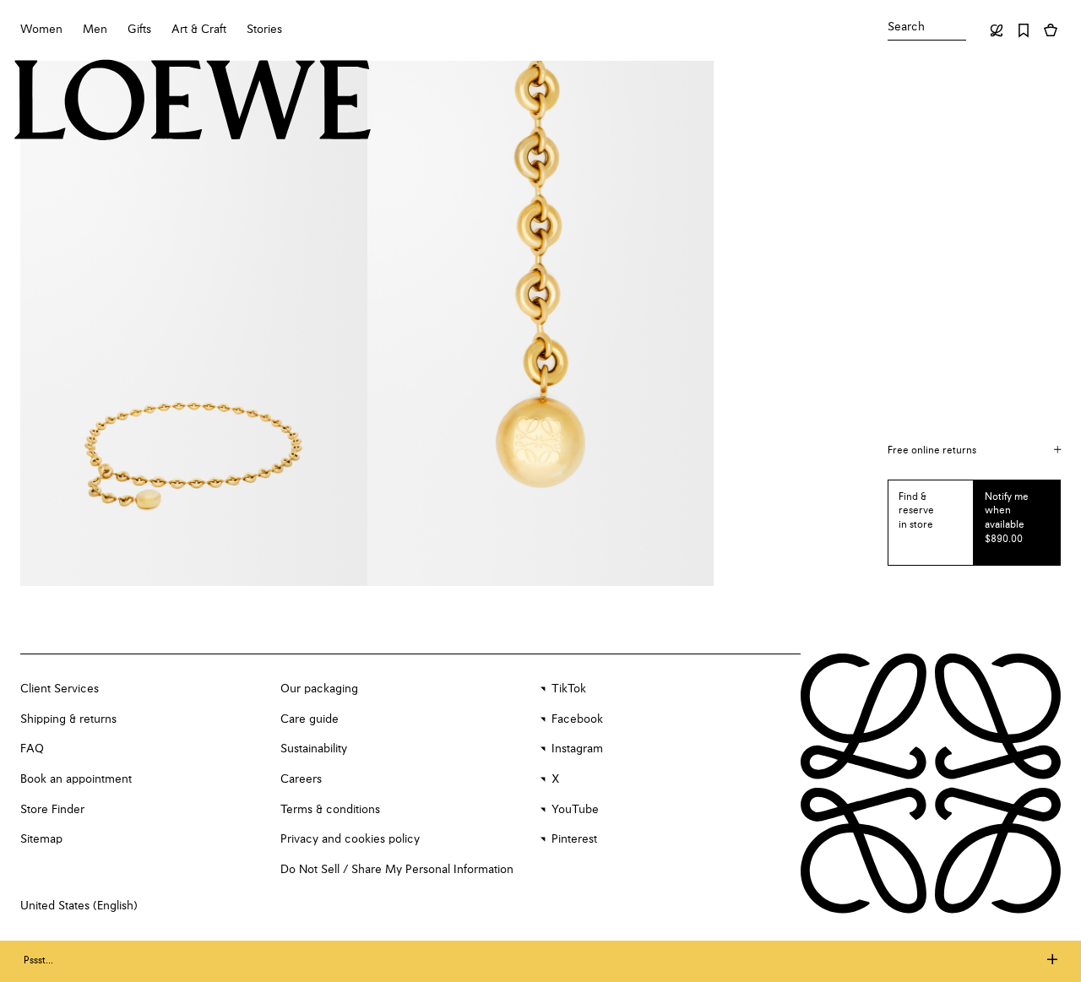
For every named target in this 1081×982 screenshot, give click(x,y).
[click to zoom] (193, 323)
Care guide (309, 719)
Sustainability (313, 749)
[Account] (996, 30)
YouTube (575, 810)
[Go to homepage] (193, 102)
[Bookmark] (1023, 30)
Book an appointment (76, 779)
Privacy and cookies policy (350, 839)
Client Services (59, 689)
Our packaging (319, 689)
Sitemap (41, 839)
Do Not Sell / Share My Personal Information (396, 870)
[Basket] (1050, 30)
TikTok (568, 689)
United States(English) (79, 906)
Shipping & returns (68, 719)
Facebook (577, 719)
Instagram (577, 749)
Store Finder (52, 810)
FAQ (32, 749)
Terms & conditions (330, 810)
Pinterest (574, 839)
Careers (301, 779)
